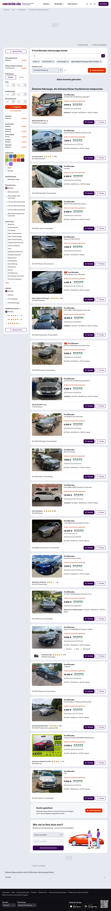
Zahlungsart (9, 74)
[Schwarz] (22, 160)
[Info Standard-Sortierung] (65, 70)
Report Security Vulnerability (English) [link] (15, 895)
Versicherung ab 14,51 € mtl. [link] (73, 749)
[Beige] (7, 156)
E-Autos (8, 140)
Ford (13, 10)
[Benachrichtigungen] (87, 4)
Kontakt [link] (34, 892)
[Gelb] (19, 156)
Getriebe (8, 145)
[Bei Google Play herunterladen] (91, 906)
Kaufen (10, 77)
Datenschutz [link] (42, 892)
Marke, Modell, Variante (13, 66)
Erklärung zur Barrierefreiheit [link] (78, 892)
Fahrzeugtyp (9, 134)
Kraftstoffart (9, 124)
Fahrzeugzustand (11, 58)
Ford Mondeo (22, 10)
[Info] (20, 308)
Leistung (8, 129)
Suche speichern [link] (16, 111)
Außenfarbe (9, 153)
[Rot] (19, 160)
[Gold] (22, 156)
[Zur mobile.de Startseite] (20, 4)
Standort (8, 116)
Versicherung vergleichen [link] (72, 108)
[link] (91, 4)
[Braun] (15, 156)
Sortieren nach (37, 66)
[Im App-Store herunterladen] (76, 906)
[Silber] (7, 164)
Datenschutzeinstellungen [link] (58, 892)
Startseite (6, 10)
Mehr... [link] (7, 283)
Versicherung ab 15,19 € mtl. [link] (73, 144)
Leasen (21, 77)
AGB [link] (13, 892)
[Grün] (7, 160)
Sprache (5, 902)
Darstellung (21, 902)
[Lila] (11, 164)
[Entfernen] (39, 62)
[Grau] (11, 160)
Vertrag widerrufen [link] (22, 892)
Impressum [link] (6, 892)
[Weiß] (15, 164)
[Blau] (11, 156)
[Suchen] (103, 55)
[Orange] (15, 160)
